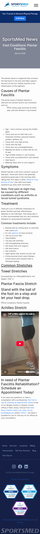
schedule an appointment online (20, 402)
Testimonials (7, 451)
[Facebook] (20, 466)
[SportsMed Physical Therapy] (16, 8)
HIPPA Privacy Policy (28, 520)
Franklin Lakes (12, 410)
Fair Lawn (22, 410)
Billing (32, 446)
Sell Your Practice (22, 451)
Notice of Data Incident (20, 479)
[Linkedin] (26, 466)
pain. (16, 230)
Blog (34, 451)
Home (4, 446)
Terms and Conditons (11, 520)
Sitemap (20, 522)
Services (13, 446)
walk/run (14, 233)
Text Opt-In (7, 455)
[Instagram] (13, 466)
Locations (23, 446)
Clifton (23, 413)
